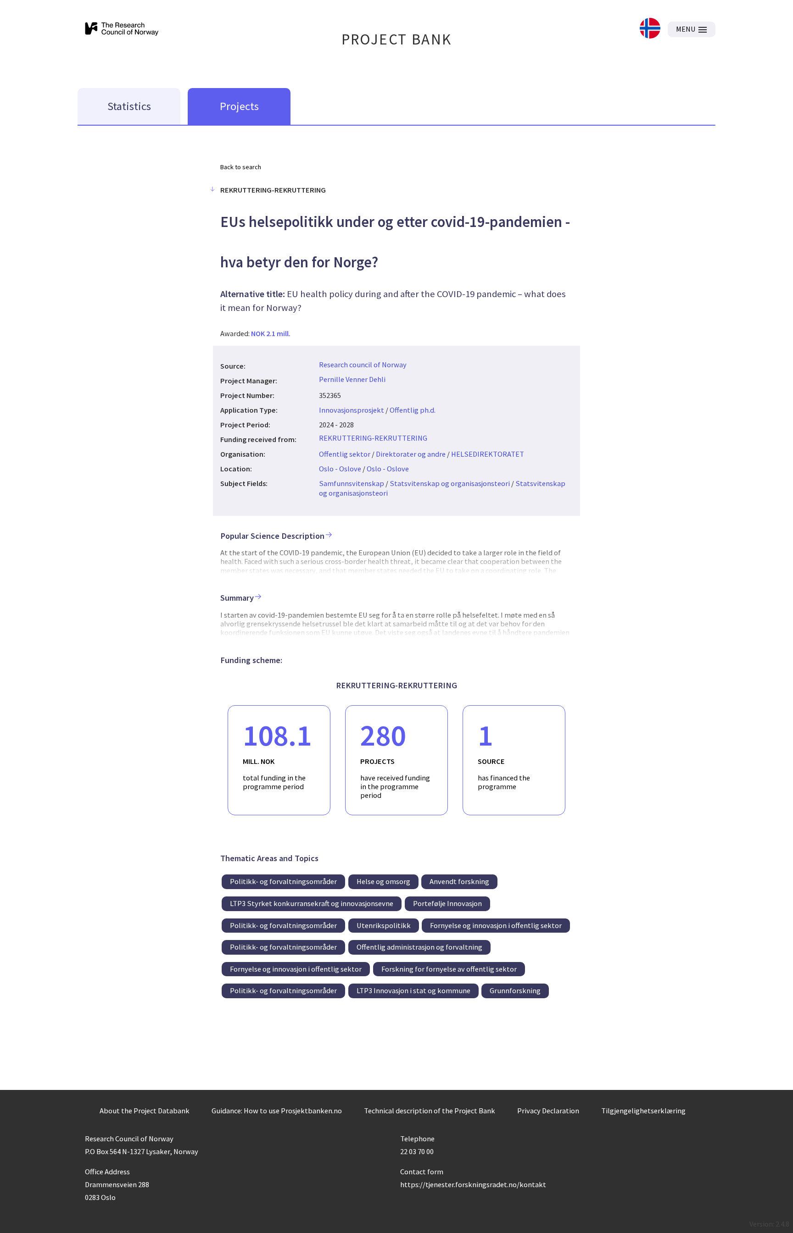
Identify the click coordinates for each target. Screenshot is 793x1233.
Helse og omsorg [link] (383, 881)
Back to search (240, 167)
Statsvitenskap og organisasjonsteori (450, 483)
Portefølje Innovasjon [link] (447, 903)
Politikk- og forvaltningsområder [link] (283, 881)
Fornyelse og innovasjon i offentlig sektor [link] (496, 925)
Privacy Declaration (548, 1110)
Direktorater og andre (411, 454)
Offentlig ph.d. (413, 410)
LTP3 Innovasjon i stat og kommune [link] (413, 990)
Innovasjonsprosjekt (351, 410)
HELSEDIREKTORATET (487, 454)
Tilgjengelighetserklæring (643, 1110)
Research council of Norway (363, 364)
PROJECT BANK (396, 39)
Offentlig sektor (344, 454)
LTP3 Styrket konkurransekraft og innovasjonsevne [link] (311, 903)
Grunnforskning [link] (515, 990)
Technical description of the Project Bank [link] (429, 1110)
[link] (650, 29)
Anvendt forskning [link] (459, 881)
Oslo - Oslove (340, 468)
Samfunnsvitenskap (351, 483)
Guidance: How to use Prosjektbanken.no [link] (277, 1110)
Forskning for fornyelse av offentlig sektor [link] (449, 968)
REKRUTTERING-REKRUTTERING (373, 437)
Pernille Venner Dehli (352, 379)
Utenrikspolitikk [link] (384, 925)
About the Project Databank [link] (145, 1110)
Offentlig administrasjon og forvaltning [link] (419, 946)
